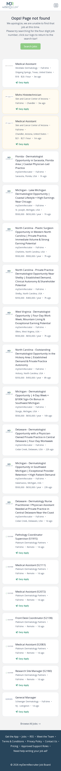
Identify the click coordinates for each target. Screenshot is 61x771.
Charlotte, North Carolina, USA (30, 251)
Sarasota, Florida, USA (26, 176)
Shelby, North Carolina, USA (28, 293)
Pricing (14, 746)
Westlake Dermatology (26, 67)
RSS (32, 736)
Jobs (24, 736)
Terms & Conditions (13, 741)
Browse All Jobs (29, 723)
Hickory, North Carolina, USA (29, 373)
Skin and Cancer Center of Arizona (31, 98)
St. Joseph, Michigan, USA (27, 209)
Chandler (31, 103)
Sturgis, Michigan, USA (26, 411)
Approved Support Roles (35, 746)
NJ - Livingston (22, 705)
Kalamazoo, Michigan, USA (28, 482)
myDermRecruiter (23, 171)
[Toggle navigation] (56, 5)
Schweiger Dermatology (26, 701)
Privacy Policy (34, 741)
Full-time (45, 67)
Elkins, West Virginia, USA (27, 331)
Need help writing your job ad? (30, 751)
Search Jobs (30, 46)
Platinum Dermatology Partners (30, 542)
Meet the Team (45, 736)
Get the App (12, 736)
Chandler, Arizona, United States (30, 133)
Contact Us (51, 741)
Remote (30, 547)
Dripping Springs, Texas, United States (33, 72)
